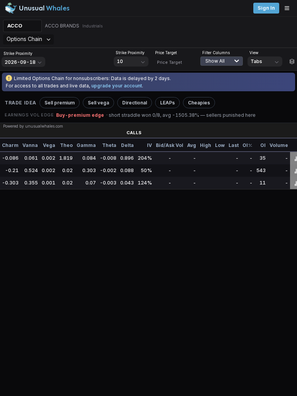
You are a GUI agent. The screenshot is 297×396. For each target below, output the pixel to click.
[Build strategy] (292, 61)
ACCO (14, 26)
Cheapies (199, 103)
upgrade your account (116, 86)
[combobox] (225, 66)
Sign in (266, 8)
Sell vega (98, 103)
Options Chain (24, 39)
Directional (134, 103)
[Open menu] (289, 8)
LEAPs (167, 103)
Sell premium (59, 103)
